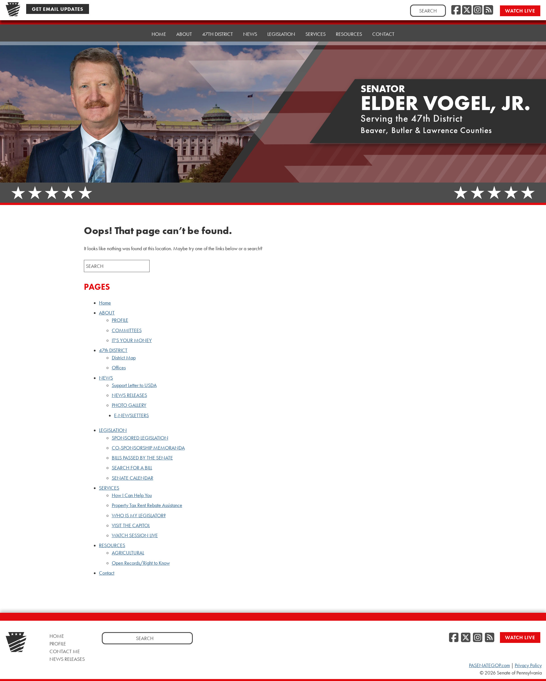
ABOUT (107, 313)
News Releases (67, 659)
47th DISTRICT (113, 350)
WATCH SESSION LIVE (135, 535)
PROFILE (120, 320)
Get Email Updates (57, 9)
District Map (124, 358)
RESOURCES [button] (349, 34)
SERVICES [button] (315, 34)
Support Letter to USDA (134, 385)
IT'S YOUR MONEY (132, 340)
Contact (383, 34)
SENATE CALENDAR (132, 478)
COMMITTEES (127, 330)
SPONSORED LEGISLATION (140, 438)
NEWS (106, 378)
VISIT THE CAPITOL (131, 525)
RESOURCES (112, 545)
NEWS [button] (250, 34)
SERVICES (109, 488)
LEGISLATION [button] (281, 34)
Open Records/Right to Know (141, 563)
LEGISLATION (113, 430)
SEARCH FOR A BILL (132, 468)
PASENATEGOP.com (489, 665)
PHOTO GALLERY (129, 405)
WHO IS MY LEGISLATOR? (139, 515)
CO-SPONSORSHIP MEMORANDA (148, 448)
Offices (119, 368)
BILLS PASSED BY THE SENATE (142, 458)
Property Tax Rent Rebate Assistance (147, 505)
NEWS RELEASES (129, 395)
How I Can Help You (132, 495)
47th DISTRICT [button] (217, 34)
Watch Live (520, 10)
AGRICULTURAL (128, 553)
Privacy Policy (528, 665)
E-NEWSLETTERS (131, 415)
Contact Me (64, 651)
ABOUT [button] (184, 34)
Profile (57, 643)
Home (159, 34)
